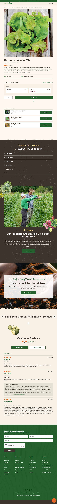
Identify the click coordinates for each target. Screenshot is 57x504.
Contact (44, 460)
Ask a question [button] (37, 347)
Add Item (46, 112)
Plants (5, 467)
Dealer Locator (33, 465)
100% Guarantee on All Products (33, 0)
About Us (32, 460)
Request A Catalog (19, 467)
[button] (7, 65)
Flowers (6, 462)
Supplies (6, 474)
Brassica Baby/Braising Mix (18, 111)
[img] (7, 357)
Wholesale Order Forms (47, 465)
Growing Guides (19, 462)
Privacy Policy (17, 493)
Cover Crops (7, 472)
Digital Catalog (18, 470)
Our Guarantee (33, 467)
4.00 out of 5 (32, 341)
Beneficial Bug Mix (16, 123)
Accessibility (31, 493)
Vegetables (6, 460)
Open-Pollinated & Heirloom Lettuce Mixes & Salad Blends (18, 7)
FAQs (16, 472)
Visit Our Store (33, 462)
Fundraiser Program (46, 467)
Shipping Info (45, 462)
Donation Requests (46, 472)
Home (5, 7)
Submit (9, 450)
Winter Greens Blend (16, 117)
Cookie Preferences (38, 493)
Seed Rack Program (46, 470)
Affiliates (32, 470)
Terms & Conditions (24, 493)
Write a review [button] (19, 347)
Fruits (5, 470)
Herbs (5, 465)
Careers (31, 472)
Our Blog (17, 460)
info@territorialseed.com (19, 394)
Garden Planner (19, 465)
